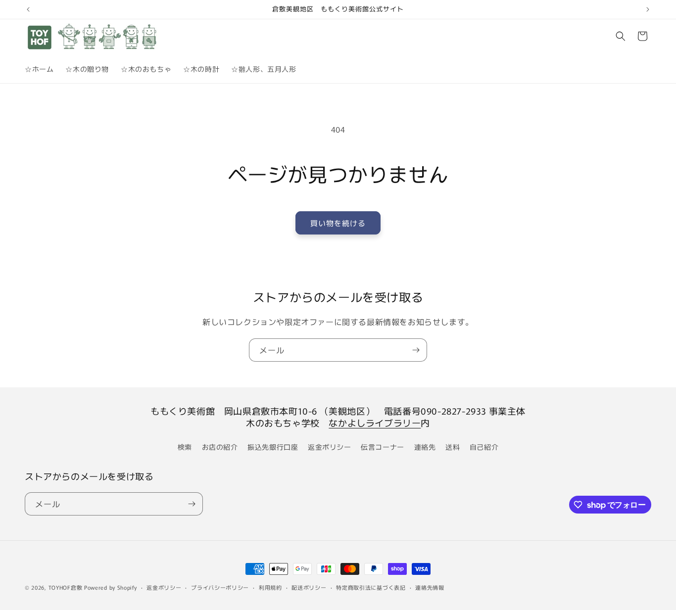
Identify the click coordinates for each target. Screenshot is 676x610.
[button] (620, 36)
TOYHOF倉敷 (65, 587)
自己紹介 (484, 447)
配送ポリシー (308, 587)
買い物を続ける (338, 223)
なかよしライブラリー (375, 422)
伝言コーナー (382, 447)
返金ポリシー (329, 447)
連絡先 (425, 447)
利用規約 (270, 587)
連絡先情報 (429, 587)
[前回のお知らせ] (28, 9)
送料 (452, 447)
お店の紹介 (220, 447)
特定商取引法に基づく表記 (370, 587)
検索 (185, 447)
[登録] (416, 350)
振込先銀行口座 (272, 447)
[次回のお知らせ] (648, 9)
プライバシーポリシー (220, 587)
